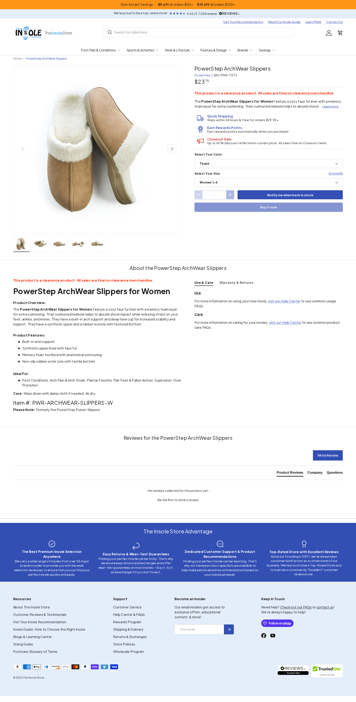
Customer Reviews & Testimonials (40, 614)
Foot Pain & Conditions (98, 50)
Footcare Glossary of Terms (35, 651)
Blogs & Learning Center (32, 637)
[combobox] (198, 32)
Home (17, 58)
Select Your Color (208, 154)
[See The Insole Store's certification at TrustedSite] (327, 671)
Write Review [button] (327, 455)
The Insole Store (33, 677)
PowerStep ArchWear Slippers (46, 58)
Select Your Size (207, 173)
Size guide (336, 173)
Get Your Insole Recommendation (39, 622)
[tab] (203, 282)
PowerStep (202, 75)
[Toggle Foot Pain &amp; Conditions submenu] (118, 50)
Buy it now (268, 207)
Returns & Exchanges (130, 637)
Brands (242, 50)
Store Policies (124, 644)
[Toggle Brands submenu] (251, 50)
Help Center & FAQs (129, 614)
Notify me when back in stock (290, 195)
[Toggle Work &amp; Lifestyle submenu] (192, 50)
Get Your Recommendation (243, 22)
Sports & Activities (140, 50)
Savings (265, 50)
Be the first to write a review (178, 500)
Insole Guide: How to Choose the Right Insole (49, 629)
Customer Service (127, 607)
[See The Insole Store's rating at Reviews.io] (293, 671)
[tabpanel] (268, 310)
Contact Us (334, 22)
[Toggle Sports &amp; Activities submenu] (157, 50)
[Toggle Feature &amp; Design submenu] (229, 50)
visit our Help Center (284, 301)
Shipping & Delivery (128, 629)
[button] (340, 32)
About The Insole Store (31, 607)
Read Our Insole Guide (284, 22)
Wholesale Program (128, 651)
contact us (325, 607)
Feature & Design (213, 50)
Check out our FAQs (296, 607)
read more (330, 106)
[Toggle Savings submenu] (273, 50)
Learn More (313, 22)
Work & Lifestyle (177, 50)
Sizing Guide (23, 644)
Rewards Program (127, 622)
